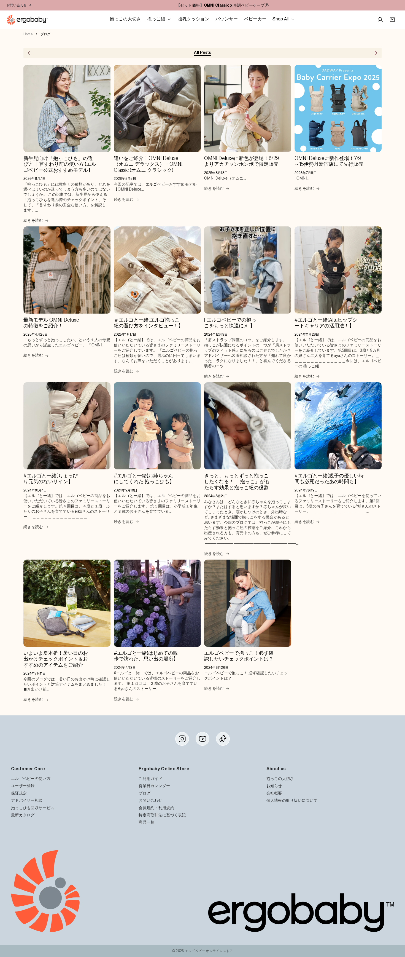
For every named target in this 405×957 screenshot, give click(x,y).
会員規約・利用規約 (156, 807)
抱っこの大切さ (280, 778)
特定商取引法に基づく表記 (162, 814)
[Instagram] (182, 739)
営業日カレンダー (154, 786)
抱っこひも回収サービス (32, 807)
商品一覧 (146, 822)
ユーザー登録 (23, 786)
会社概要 (274, 793)
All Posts (202, 52)
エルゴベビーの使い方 (30, 778)
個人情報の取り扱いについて (292, 800)
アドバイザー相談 (26, 800)
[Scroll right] (375, 53)
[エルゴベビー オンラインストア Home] (27, 20)
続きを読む (33, 220)
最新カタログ (23, 814)
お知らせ (274, 786)
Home (28, 34)
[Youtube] (202, 739)
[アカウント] (380, 20)
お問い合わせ (17, 5)
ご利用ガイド (150, 778)
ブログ (45, 34)
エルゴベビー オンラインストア (209, 951)
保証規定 (19, 793)
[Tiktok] (223, 739)
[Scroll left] (30, 53)
